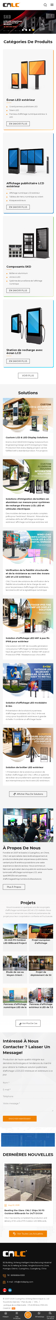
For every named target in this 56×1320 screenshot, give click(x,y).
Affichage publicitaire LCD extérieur (25, 185)
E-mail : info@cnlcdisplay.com (20, 1282)
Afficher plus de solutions (30, 794)
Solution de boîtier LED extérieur (25, 767)
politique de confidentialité (15, 1305)
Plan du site (26, 1302)
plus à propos (14, 887)
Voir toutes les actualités (30, 1233)
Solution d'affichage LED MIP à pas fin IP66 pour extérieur (27, 640)
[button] (23, 30)
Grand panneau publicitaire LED (23, 106)
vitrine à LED (14, 277)
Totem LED (14, 110)
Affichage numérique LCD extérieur (24, 193)
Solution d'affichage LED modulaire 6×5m (26, 704)
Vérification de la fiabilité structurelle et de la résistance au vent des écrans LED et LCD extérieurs (28, 573)
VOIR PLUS (28, 375)
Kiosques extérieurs (17, 200)
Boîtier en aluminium (18, 273)
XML (36, 1302)
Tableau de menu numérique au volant (26, 197)
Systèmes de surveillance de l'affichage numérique (25, 282)
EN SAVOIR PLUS (18, 123)
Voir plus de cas (29, 1023)
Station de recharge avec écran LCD (24, 351)
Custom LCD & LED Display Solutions (27, 437)
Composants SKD (18, 266)
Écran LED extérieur (20, 100)
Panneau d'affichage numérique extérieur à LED (28, 115)
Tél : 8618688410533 (16, 1275)
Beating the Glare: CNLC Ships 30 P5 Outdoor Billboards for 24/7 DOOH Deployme (24, 1212)
